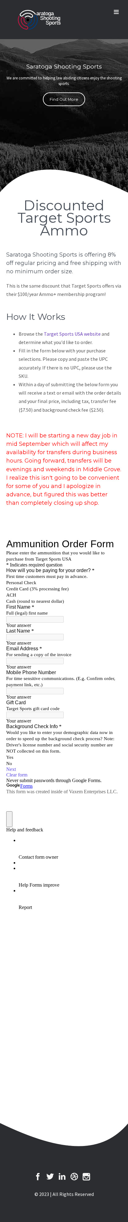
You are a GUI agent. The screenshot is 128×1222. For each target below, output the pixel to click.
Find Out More (64, 99)
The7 (38, 20)
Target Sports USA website (72, 334)
